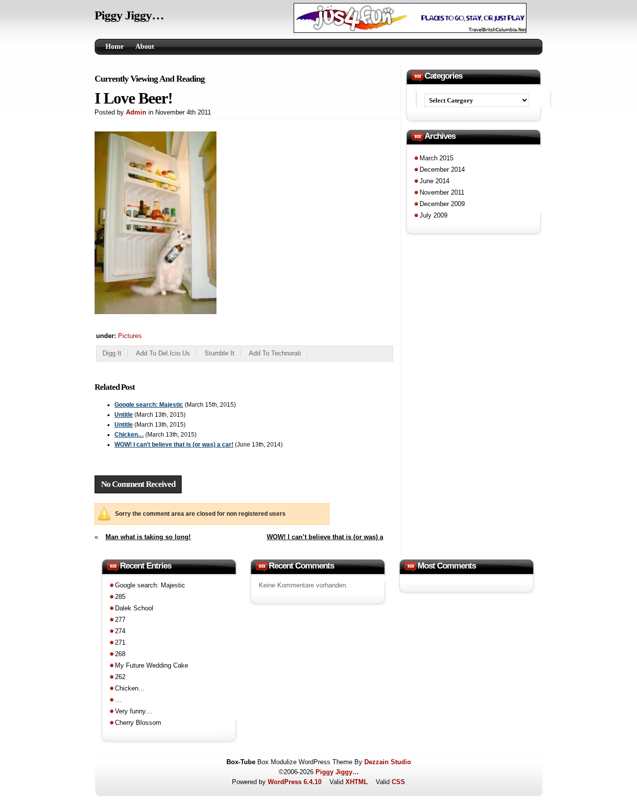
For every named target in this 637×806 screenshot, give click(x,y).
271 (120, 642)
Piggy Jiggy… (129, 15)
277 (120, 619)
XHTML (356, 782)
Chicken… (129, 434)
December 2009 (442, 204)
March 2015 (436, 158)
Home (114, 46)
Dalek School (134, 608)
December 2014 (442, 169)
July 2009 (433, 215)
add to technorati (275, 353)
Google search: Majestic (148, 404)
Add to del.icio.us (163, 353)
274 (120, 631)
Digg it (112, 353)
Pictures (130, 336)
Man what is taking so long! (148, 537)
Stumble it (219, 353)
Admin (136, 112)
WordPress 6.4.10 (294, 782)
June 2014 (434, 181)
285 (120, 596)
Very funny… (133, 711)
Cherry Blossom (138, 722)
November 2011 (442, 192)
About (144, 46)
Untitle (123, 414)
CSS (398, 782)
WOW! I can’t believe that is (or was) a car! (173, 444)
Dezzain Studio (387, 762)
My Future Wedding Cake (151, 665)
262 (120, 677)
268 (120, 654)
